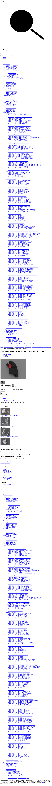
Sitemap (4, 469)
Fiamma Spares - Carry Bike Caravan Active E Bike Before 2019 (21, 227)
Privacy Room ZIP (12, 75)
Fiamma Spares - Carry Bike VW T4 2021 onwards (18, 253)
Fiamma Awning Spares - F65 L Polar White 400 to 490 (19, 138)
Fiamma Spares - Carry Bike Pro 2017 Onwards (17, 182)
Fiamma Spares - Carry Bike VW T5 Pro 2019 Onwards (19, 247)
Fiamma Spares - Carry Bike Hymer (15, 203)
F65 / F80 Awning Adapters (11, 84)
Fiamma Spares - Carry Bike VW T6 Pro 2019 (17, 243)
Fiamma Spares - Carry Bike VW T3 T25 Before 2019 (19, 261)
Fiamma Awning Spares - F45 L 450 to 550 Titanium (18, 121)
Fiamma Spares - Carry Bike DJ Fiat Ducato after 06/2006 (19, 180)
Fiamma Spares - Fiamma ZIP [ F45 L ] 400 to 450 (18, 166)
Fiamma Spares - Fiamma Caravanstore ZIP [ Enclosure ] (19, 172)
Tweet (4, 398)
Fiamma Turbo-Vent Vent (11, 104)
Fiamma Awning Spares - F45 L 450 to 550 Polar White (19, 120)
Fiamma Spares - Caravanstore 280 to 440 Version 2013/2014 (20, 152)
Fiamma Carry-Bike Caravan (11, 91)
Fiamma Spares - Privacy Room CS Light (16, 174)
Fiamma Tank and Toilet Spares (12, 326)
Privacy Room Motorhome (11, 69)
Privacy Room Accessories (11, 79)
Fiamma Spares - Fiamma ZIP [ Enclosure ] (16, 173)
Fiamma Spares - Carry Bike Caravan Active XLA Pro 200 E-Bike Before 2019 (24, 234)
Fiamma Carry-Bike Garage (11, 92)
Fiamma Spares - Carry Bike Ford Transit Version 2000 (19, 277)
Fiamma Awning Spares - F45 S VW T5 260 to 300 (18, 129)
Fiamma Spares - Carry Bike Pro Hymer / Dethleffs (18, 183)
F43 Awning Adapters (10, 82)
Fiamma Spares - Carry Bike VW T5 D (16, 256)
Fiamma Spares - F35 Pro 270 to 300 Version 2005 (18, 162)
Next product (6, 356)
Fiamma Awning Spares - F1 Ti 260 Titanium (17, 115)
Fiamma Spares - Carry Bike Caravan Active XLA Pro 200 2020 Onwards (23, 231)
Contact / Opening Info (7, 478)
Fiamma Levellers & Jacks (11, 108)
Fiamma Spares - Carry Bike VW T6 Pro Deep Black (19, 244)
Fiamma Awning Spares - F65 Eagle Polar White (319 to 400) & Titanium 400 (23, 137)
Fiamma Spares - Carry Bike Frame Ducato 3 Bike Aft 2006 (20, 296)
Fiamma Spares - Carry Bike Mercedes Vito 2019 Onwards (20, 271)
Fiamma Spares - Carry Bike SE (14, 214)
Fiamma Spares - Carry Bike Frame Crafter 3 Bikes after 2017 (20, 287)
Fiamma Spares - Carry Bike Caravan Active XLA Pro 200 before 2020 (22, 232)
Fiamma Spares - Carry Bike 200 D (15, 311)
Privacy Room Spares (10, 171)
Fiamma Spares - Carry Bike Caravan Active (17, 225)
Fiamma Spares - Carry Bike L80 (14, 208)
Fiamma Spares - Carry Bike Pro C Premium (17, 217)
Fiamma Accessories (7, 102)
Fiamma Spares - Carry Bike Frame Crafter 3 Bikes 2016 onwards (21, 291)
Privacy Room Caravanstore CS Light (15, 78)
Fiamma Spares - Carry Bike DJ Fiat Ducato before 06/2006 (20, 304)
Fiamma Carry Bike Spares (11, 179)
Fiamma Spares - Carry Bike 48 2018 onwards (17, 194)
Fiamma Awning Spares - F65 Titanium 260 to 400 (18, 144)
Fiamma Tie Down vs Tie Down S (15, 341)
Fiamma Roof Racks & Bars (11, 97)
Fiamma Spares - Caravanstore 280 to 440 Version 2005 (19, 149)
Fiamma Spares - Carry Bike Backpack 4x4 (17, 315)
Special (42, 782)
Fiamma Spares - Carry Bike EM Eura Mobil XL (18, 222)
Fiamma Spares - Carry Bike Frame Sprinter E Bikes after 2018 (20, 286)
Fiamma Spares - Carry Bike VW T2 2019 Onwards (18, 262)
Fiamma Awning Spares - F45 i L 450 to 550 (17, 119)
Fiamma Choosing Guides (11, 337)
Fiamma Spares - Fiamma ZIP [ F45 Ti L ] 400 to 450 (18, 168)
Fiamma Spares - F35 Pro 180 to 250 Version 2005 (18, 159)
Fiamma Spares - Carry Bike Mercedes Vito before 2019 (19, 272)
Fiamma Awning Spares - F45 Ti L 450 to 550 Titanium (19, 134)
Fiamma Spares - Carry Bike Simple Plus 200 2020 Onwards (20, 241)
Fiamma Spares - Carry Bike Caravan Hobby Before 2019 (19, 237)
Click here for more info (5, 463)
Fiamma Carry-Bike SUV (11, 93)
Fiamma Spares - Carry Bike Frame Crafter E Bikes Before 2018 (21, 289)
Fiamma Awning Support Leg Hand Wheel (9, 415)
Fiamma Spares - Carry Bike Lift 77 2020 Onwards (18, 199)
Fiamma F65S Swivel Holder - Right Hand (9, 445)
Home (2, 347)
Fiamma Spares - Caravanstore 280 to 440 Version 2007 (19, 150)
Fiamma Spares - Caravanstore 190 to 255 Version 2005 (19, 146)
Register (7, 50)
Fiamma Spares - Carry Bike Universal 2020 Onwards (19, 238)
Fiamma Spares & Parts (7, 112)
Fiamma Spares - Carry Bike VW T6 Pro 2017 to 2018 (19, 245)
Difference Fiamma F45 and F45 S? (13, 330)
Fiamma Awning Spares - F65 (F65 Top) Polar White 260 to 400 (21, 136)
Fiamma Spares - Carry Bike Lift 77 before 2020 (18, 200)
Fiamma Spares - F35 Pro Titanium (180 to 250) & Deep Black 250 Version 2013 (24, 164)
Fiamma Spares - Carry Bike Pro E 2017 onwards (18, 189)
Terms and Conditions (7, 472)
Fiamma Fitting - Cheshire (13, 333)
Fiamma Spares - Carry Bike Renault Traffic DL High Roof (20, 282)
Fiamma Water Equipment (11, 105)
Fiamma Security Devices (11, 111)
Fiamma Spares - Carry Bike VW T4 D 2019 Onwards (19, 258)
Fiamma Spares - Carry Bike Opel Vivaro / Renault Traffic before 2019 (22, 275)
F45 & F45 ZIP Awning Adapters (12, 80)
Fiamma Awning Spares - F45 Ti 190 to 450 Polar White (19, 130)
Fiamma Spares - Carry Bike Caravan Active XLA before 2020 (20, 229)
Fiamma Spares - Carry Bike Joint (15, 215)
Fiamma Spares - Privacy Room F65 (15, 176)
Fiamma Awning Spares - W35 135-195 (16, 145)
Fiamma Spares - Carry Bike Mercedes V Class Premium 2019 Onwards (22, 264)
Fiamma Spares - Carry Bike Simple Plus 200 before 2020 (19, 242)
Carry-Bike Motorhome (10, 88)
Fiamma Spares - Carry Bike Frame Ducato (16, 297)
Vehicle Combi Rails (10, 86)
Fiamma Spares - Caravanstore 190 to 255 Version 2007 (19, 147)
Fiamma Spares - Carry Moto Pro (14, 324)
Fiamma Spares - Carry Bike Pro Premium (16, 216)
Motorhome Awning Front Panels (14, 70)
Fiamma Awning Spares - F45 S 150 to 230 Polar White (19, 124)
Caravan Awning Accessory (11, 68)
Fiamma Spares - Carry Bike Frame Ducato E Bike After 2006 (20, 294)
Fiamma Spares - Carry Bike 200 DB (15, 313)
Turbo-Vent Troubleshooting (11, 334)
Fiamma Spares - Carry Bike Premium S (16, 223)
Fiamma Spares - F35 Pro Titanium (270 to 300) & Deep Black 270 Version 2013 (24, 165)
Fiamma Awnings (6, 64)
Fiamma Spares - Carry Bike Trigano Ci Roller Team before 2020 (21, 212)
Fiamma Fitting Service (10, 332)
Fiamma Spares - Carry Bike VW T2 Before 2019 (18, 263)
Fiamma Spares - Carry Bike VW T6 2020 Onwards (18, 246)
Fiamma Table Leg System (11, 110)
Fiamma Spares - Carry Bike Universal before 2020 (18, 240)
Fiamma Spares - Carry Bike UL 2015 (15, 193)
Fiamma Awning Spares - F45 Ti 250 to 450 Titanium (19, 131)
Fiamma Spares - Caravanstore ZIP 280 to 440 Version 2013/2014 (21, 158)
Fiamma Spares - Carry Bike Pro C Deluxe (16, 219)
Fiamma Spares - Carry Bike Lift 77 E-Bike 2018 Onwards (20, 201)
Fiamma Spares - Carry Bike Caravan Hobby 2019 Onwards (20, 236)
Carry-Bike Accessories (10, 94)
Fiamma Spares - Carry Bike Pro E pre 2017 (17, 190)
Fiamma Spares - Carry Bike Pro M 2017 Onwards (18, 185)
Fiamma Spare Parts (7, 484)
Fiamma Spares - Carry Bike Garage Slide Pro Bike (18, 323)
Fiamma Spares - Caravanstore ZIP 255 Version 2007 (18, 154)
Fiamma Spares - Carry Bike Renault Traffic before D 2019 (20, 281)
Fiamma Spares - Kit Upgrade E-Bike (15, 325)
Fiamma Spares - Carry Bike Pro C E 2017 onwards (18, 191)
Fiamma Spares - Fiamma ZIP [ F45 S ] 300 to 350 (18, 167)
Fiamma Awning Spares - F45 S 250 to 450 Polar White (19, 126)
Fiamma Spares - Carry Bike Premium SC (16, 224)
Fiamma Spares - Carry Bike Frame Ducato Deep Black (19, 298)
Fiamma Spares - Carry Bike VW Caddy (16, 252)
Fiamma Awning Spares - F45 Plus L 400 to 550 (17, 123)
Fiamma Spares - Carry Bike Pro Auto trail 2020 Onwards (19, 206)
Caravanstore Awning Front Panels (15, 77)
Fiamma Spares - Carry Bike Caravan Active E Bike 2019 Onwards (21, 226)
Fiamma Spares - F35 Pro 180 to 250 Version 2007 (18, 161)
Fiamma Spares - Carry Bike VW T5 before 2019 (18, 251)
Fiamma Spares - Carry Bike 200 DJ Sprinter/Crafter (18, 306)
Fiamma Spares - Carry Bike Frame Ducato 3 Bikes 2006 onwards (21, 293)
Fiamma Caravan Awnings (11, 66)
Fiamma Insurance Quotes (11, 335)
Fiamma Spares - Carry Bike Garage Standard (17, 317)
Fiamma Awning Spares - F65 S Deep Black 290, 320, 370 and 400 (21, 140)
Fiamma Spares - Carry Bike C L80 (15, 207)
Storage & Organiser (7, 95)
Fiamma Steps (8, 103)
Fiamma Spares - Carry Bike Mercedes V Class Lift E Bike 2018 (21, 268)
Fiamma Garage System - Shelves (12, 101)
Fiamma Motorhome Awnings (12, 65)
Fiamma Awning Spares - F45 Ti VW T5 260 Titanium (19, 135)
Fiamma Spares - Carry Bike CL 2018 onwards (17, 197)
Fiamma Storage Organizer (11, 100)
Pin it (4, 399)
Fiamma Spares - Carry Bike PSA (15, 284)
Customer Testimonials (7, 479)
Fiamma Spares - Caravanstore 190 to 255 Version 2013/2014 (20, 148)
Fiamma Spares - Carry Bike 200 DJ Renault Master (18, 308)
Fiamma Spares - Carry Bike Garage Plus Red (17, 321)
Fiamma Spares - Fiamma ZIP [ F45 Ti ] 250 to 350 (18, 170)
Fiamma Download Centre (11, 331)
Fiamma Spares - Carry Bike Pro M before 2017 (17, 184)
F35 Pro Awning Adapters (11, 83)
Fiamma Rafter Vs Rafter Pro (14, 340)
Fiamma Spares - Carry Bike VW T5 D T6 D (17, 255)
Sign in (7, 51)
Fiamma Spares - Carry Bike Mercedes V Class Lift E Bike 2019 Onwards (23, 267)
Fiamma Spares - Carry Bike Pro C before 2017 (17, 188)
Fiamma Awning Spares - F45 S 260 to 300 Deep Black (19, 128)
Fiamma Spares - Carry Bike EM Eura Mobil (17, 220)
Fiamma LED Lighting (10, 109)
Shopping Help (6, 470)
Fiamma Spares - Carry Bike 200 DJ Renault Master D (19, 310)
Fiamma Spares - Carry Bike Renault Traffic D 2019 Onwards (20, 280)
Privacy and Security (7, 471)
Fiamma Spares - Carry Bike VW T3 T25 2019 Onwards (19, 260)
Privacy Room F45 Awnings (14, 71)
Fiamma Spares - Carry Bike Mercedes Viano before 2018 (19, 270)
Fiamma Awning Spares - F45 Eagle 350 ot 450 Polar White (20, 117)
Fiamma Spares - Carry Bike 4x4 (14, 316)
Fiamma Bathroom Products (11, 106)
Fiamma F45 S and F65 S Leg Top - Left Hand (10, 426)
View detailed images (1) (5, 379)
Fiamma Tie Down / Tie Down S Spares (14, 328)
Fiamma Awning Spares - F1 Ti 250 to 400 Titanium (18, 114)
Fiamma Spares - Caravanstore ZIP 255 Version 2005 (18, 153)
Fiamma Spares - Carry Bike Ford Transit (16, 276)
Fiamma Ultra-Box (9, 96)
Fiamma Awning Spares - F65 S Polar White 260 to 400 (19, 141)
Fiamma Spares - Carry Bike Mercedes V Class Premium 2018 (20, 266)
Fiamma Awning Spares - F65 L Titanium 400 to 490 (18, 139)
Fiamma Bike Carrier (7, 87)
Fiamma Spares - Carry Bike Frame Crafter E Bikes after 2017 (20, 288)
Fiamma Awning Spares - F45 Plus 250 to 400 (17, 122)
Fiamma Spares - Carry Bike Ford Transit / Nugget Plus (19, 278)
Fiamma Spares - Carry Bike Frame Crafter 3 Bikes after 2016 (20, 290)
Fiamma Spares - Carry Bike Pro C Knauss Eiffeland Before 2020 (21, 210)
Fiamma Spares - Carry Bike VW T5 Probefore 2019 (18, 249)
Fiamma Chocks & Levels (13, 339)
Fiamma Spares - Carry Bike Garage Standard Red (18, 319)
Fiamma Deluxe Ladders (10, 99)
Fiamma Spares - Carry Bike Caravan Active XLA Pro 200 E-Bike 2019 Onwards (24, 233)
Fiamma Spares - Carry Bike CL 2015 (15, 198)
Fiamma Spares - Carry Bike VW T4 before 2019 (18, 254)
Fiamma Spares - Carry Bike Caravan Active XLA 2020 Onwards (21, 228)
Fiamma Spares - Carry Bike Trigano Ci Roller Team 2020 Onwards (22, 211)
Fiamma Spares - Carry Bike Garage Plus (16, 320)
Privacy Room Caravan (10, 76)
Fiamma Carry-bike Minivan (11, 90)
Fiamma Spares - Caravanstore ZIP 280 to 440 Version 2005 (20, 156)
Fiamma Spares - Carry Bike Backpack (16, 314)
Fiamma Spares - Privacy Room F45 (15, 175)
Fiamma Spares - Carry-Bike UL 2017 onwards (17, 192)
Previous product (7, 354)
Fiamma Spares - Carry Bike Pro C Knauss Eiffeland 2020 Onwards (22, 209)
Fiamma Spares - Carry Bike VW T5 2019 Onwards (18, 250)
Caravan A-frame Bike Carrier (14, 338)
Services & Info (6, 329)
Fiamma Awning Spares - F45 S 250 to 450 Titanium (18, 127)
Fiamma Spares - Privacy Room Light (15, 178)
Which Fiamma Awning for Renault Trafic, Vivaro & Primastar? (21, 343)
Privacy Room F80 (12, 73)
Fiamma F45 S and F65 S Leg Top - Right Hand (10, 436)
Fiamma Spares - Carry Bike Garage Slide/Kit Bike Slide (19, 322)
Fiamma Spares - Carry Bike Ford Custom (16, 279)
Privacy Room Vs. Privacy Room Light (16, 342)
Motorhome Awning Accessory (12, 67)
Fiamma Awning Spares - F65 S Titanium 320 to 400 (18, 143)
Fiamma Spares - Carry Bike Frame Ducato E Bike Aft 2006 (20, 295)
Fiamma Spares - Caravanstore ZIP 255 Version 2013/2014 (20, 155)
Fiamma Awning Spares (10, 113)
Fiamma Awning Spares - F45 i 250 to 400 (16, 118)
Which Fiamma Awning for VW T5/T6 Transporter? (18, 344)
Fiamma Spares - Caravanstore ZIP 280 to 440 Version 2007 (20, 157)
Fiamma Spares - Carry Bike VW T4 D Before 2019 (18, 259)
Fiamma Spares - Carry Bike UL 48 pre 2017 (17, 196)
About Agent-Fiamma (7, 477)
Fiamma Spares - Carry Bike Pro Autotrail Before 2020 (19, 205)
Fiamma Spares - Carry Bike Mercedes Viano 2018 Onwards (20, 269)
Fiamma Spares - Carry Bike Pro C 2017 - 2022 (17, 187)
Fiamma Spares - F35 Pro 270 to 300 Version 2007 (18, 163)
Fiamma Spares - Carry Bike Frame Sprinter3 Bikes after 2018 (20, 285)
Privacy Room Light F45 (13, 74)
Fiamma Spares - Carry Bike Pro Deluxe (16, 218)
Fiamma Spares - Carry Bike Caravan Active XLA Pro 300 (20, 235)
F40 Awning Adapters (10, 85)
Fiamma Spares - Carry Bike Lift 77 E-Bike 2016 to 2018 (19, 202)
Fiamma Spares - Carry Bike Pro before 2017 (17, 181)
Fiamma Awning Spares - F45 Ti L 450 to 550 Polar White (20, 132)
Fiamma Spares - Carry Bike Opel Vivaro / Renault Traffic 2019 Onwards (23, 273)
